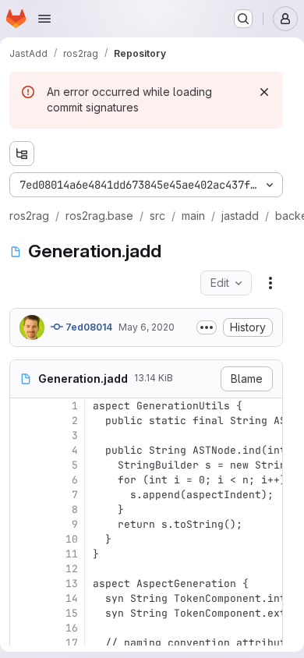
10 (71, 539)
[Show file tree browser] (21, 153)
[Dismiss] (264, 92)
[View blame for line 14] (23, 598)
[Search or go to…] (243, 18)
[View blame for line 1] (23, 405)
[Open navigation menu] (44, 18)
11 (71, 554)
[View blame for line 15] (23, 613)
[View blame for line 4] (23, 450)
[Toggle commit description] (206, 327)
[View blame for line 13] (23, 583)
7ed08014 (87, 327)
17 (71, 642)
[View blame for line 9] (23, 524)
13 (71, 583)
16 (71, 628)
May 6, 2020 (146, 327)
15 (71, 613)
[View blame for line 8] (23, 509)
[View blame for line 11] (23, 554)
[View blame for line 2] (23, 420)
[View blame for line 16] (23, 628)
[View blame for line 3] (23, 435)
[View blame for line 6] (23, 479)
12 (71, 568)
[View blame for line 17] (23, 642)
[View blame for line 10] (23, 539)
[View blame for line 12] (23, 568)
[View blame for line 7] (23, 494)
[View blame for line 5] (23, 465)
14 (71, 598)
